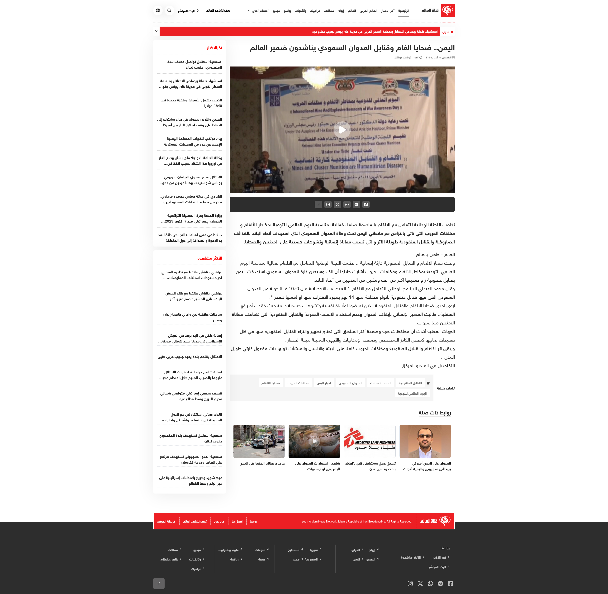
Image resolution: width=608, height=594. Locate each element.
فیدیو (276, 10)
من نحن (219, 521)
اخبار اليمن (324, 382)
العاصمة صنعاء (380, 382)
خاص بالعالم (428, 253)
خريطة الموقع (166, 521)
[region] (342, 130)
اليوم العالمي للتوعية (412, 393)
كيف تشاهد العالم (218, 10)
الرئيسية (403, 10)
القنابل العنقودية (410, 382)
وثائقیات (300, 10)
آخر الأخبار (387, 10)
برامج (287, 10)
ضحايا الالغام (270, 382)
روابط (253, 521)
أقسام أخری (260, 10)
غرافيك (315, 10)
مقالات (329, 10)
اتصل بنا (237, 521)
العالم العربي (368, 10)
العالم (352, 10)
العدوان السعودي (350, 382)
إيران (341, 10)
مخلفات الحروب (298, 382)
